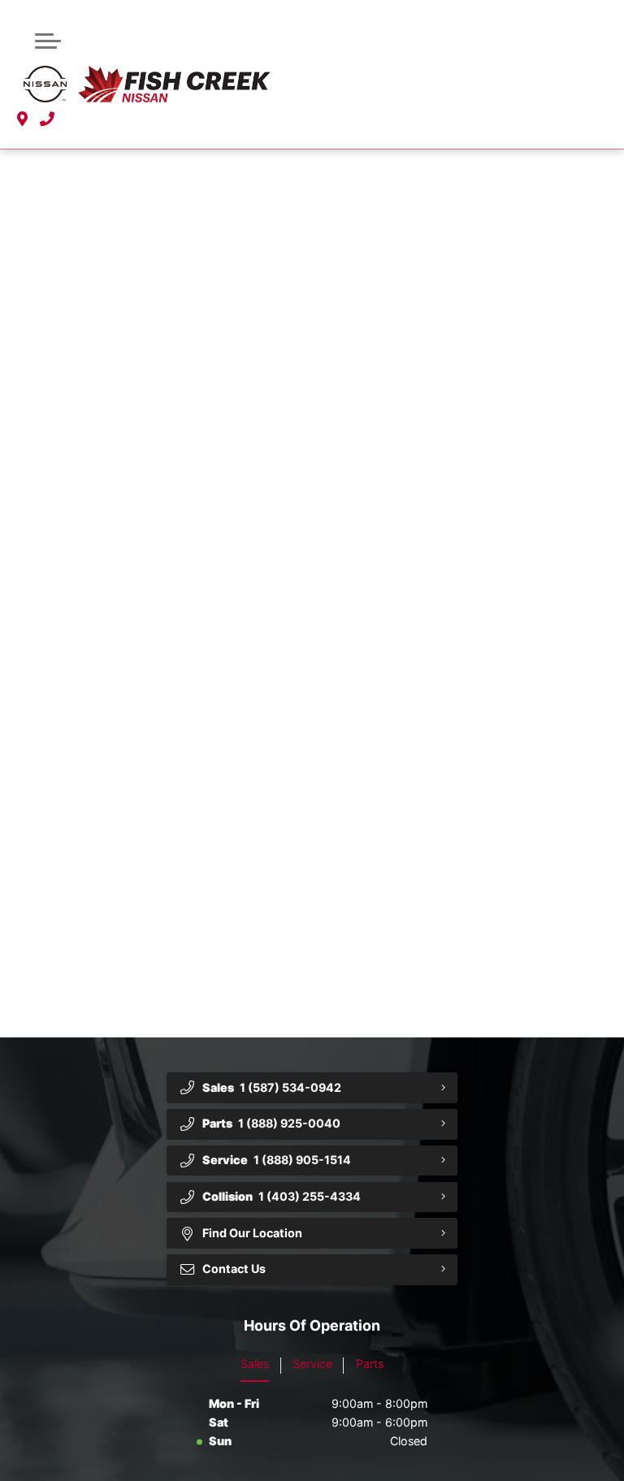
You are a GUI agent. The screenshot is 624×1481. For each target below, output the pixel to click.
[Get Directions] (22, 119)
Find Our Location (252, 1233)
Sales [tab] (254, 1364)
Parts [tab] (370, 1364)
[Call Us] (47, 119)
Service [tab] (312, 1364)
